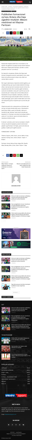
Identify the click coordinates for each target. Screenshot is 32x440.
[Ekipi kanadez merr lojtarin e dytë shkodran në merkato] (5, 349)
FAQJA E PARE (4, 6)
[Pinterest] (14, 32)
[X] (11, 32)
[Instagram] (19, 424)
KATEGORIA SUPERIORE (18, 6)
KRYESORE (14, 11)
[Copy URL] (21, 32)
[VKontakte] (23, 424)
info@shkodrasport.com (10, 414)
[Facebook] (7, 32)
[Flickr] (16, 424)
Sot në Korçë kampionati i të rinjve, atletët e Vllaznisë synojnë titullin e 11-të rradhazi (20, 356)
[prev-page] (2, 221)
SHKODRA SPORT (8, 29)
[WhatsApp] (17, 32)
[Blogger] (8, 424)
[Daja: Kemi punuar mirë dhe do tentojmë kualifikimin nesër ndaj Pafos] (5, 287)
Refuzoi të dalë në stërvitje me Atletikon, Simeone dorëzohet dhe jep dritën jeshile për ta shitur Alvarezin (20, 197)
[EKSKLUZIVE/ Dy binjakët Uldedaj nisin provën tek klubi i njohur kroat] (5, 340)
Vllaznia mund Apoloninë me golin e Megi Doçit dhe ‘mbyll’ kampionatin (24, 165)
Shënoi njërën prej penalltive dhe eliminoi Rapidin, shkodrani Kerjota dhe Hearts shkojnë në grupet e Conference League (21, 215)
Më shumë (15, 292)
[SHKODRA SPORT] (2, 29)
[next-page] (5, 221)
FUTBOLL (10, 6)
